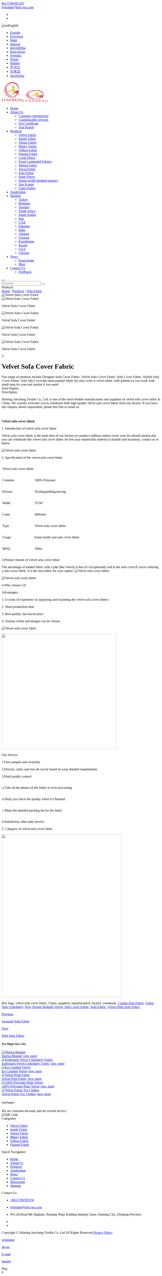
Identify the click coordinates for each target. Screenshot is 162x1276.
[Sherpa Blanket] (14, 1052)
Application (18, 192)
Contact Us (17, 268)
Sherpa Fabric (28, 165)
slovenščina (18, 48)
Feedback (25, 272)
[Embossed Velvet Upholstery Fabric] (27, 1060)
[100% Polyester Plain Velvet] (22, 1082)
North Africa (27, 211)
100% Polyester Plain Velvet (20, 1086)
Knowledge (26, 260)
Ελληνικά (16, 36)
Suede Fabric (27, 139)
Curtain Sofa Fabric (131, 1003)
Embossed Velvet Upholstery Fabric (26, 1063)
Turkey (23, 199)
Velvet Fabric (27, 135)
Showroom (17, 1182)
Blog (22, 264)
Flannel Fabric (28, 154)
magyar (15, 44)
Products (16, 131)
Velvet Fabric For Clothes (19, 1094)
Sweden (24, 207)
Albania (24, 234)
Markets (15, 196)
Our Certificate (28, 123)
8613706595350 (13, 3)
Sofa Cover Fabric (76, 1007)
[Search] (3, 280)
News (14, 256)
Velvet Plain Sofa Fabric (124, 1007)
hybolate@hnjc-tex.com (18, 7)
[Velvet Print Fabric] (16, 1075)
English (15, 32)
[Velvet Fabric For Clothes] (20, 1090)
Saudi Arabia (27, 215)
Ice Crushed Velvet (14, 1071)
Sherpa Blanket (12, 1056)
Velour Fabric (28, 142)
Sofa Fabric (26, 173)
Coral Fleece (27, 158)
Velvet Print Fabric (14, 1079)
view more (30, 1056)
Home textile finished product (38, 180)
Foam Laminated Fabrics (35, 161)
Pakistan (24, 226)
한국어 (15, 67)
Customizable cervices (33, 119)
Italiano (15, 63)
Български (17, 51)
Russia (23, 245)
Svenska (15, 55)
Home (14, 108)
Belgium (24, 203)
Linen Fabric (27, 188)
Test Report (26, 127)
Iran (21, 218)
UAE (22, 222)
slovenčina (17, 76)
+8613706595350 (22, 1200)
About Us (16, 112)
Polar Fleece (27, 177)
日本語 (15, 71)
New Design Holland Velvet (44, 1007)
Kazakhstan (26, 241)
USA (22, 249)
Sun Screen (26, 184)
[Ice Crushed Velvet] (16, 1067)
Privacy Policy (103, 1232)
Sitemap (15, 1185)
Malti (13, 40)
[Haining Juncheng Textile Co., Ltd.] (25, 101)
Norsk (14, 59)
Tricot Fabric (27, 169)
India (22, 230)
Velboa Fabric (28, 150)
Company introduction (34, 116)
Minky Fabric (28, 146)
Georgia (24, 237)
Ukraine (24, 253)
